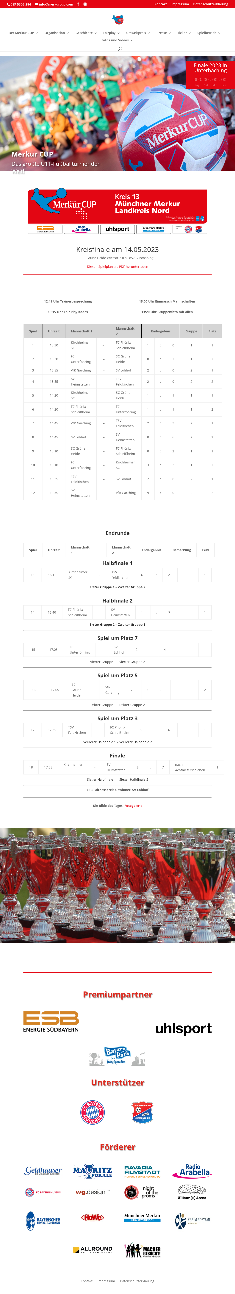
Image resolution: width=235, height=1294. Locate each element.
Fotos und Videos (115, 40)
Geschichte (84, 33)
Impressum (180, 4)
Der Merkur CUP (21, 33)
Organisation (55, 33)
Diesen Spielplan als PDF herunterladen (117, 266)
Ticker (182, 33)
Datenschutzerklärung (210, 4)
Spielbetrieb (206, 33)
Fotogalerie (133, 805)
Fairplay (109, 33)
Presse (162, 33)
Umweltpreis (136, 33)
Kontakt (160, 4)
